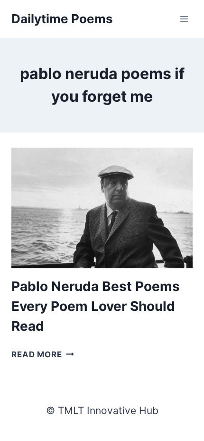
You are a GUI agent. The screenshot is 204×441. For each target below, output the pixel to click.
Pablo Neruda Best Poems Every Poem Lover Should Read (95, 306)
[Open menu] (184, 18)
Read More (42, 354)
